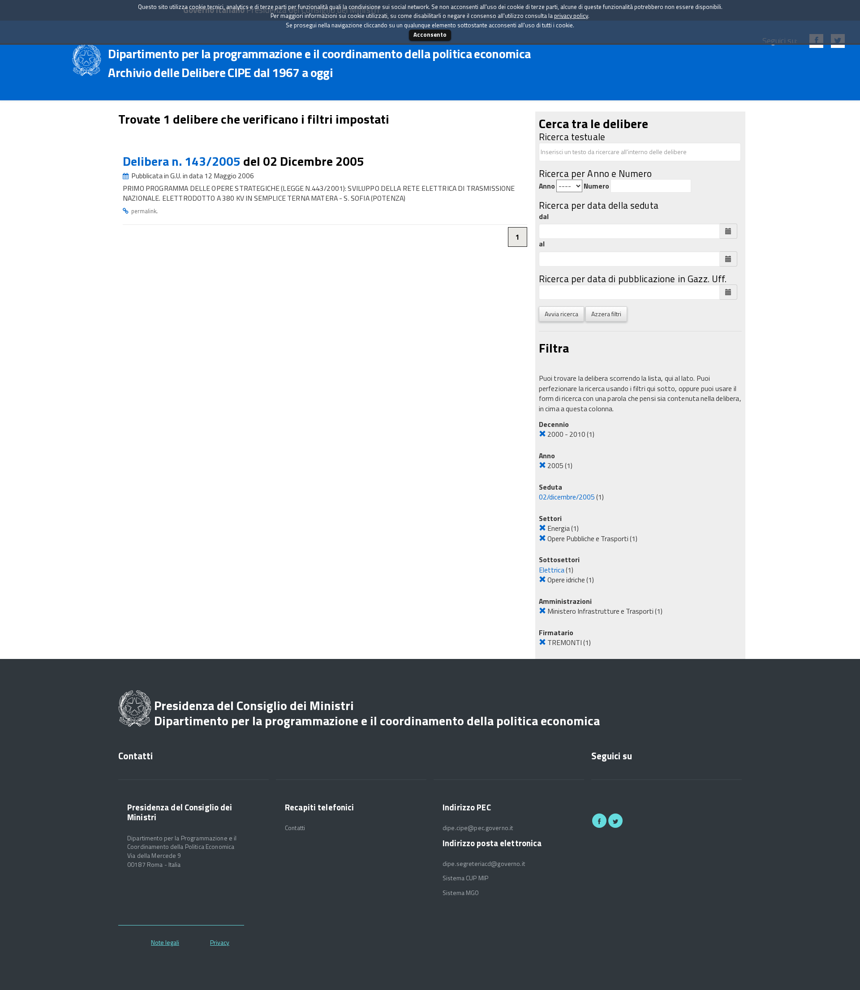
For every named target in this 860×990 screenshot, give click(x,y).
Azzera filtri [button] (606, 314)
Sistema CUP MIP (465, 878)
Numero (596, 186)
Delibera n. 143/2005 (183, 161)
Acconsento (430, 34)
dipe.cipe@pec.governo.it (478, 827)
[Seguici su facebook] (599, 821)
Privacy (219, 942)
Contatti (295, 827)
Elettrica (551, 569)
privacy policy (571, 15)
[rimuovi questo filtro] (542, 434)
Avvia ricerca (561, 314)
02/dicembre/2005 (567, 496)
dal (544, 216)
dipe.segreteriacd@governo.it (484, 863)
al (542, 244)
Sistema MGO (461, 892)
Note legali (165, 942)
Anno (547, 186)
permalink (143, 211)
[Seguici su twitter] (615, 821)
